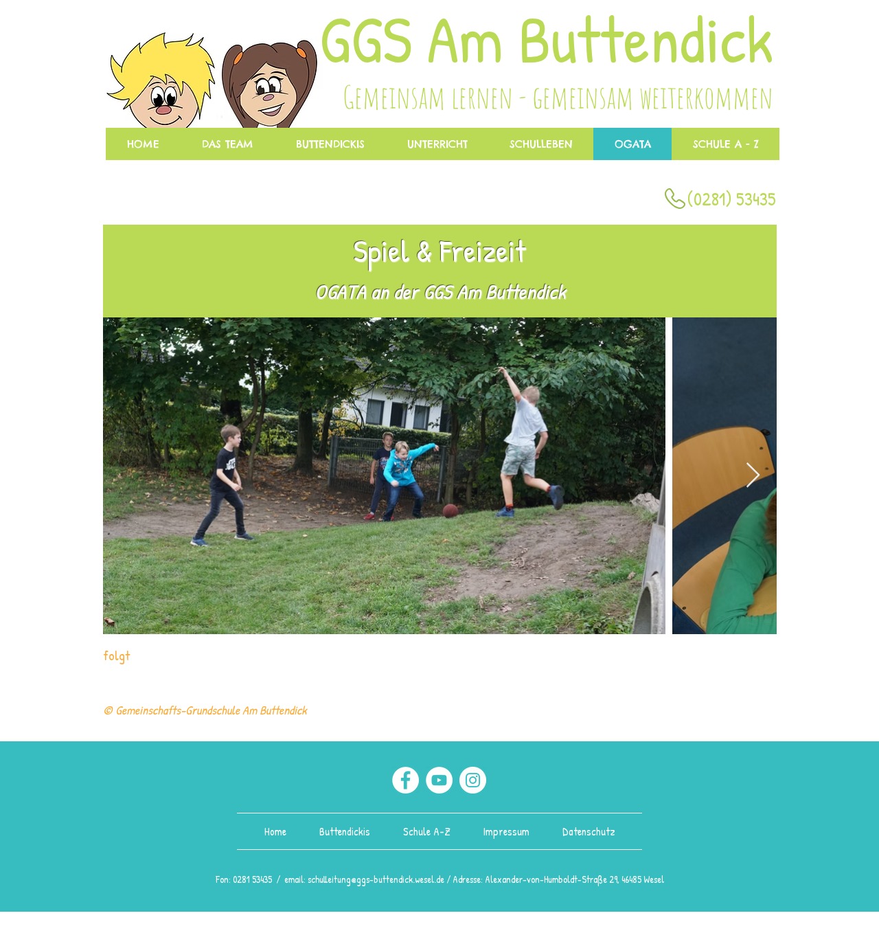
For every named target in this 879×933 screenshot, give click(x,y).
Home (276, 831)
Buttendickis (346, 831)
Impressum (505, 831)
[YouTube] (439, 780)
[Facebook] (405, 780)
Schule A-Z (429, 831)
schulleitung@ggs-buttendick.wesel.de (376, 879)
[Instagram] (472, 780)
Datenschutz (588, 831)
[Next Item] (753, 475)
